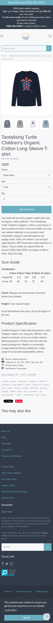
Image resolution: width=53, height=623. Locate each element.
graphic (4, 391)
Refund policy (42, 591)
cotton (10, 388)
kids (25, 391)
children (33, 381)
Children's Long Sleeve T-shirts (15, 385)
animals (5, 381)
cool (3, 388)
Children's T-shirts (40, 385)
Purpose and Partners (12, 456)
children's (43, 381)
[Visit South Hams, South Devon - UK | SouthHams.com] (8, 578)
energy (25, 388)
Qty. (3, 193)
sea (40, 391)
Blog (3, 437)
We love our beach (10, 158)
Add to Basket (26, 209)
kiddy (19, 391)
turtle (37, 395)
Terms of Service (23, 591)
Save (20, 401)
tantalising (28, 395)
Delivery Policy (8, 485)
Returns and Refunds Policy (14, 491)
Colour (4, 169)
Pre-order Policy (8, 479)
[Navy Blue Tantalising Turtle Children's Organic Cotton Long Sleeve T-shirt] (7, 124)
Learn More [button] (11, 610)
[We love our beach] (25, 36)
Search (7, 591)
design (17, 388)
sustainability (7, 395)
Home (3, 56)
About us (5, 431)
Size (3, 181)
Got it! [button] (26, 617)
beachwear (23, 381)
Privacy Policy (7, 466)
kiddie (12, 391)
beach (13, 381)
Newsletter (6, 443)
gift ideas (34, 388)
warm (43, 395)
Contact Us (6, 450)
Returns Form (7, 498)
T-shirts (18, 395)
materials (33, 391)
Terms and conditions (11, 473)
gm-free (44, 388)
